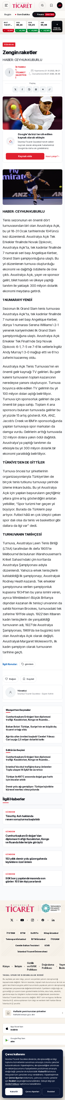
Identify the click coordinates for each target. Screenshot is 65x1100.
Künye (6, 966)
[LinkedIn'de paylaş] (36, 89)
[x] (11, 920)
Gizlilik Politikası (12, 1084)
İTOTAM (11, 933)
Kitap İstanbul (51, 933)
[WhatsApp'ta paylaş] (29, 89)
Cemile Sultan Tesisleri (27, 945)
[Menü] (6, 5)
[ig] (32, 920)
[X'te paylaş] (15, 89)
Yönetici (22, 690)
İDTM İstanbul (38, 939)
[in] (53, 920)
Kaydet (30, 679)
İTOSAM (55, 939)
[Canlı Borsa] (59, 5)
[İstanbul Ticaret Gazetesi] (23, 5)
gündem (29, 664)
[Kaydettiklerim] (51, 5)
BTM (22, 933)
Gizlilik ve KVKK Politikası (32, 966)
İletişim (18, 966)
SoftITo (34, 933)
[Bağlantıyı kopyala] (50, 89)
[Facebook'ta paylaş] (22, 89)
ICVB (47, 945)
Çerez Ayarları (32, 1091)
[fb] (43, 920)
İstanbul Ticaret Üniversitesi (32, 951)
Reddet (51, 1091)
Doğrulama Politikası (48, 966)
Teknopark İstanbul (16, 939)
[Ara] (42, 5)
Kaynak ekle (25, 156)
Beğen (12, 679)
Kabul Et (14, 1091)
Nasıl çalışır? (52, 156)
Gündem (9, 44)
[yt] (22, 920)
